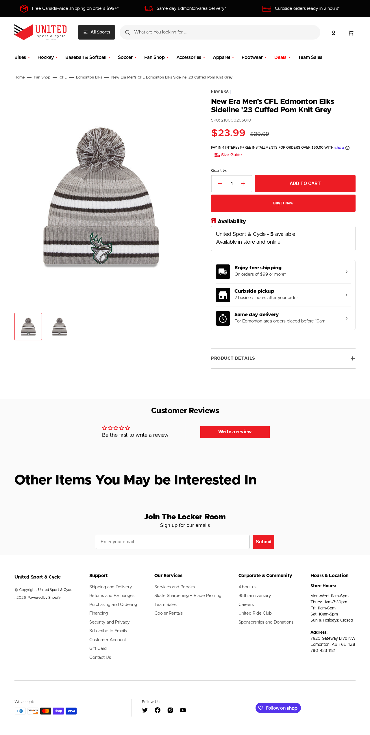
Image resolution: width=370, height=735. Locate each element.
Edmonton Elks (89, 77)
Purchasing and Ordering (113, 604)
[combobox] (220, 32)
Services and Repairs (174, 587)
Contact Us (100, 657)
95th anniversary (254, 596)
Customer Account (107, 640)
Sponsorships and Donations (265, 622)
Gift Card (98, 648)
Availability (232, 221)
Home (19, 77)
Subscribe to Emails (108, 631)
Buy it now (283, 202)
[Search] (127, 32)
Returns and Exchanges (111, 596)
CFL (63, 77)
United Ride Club (255, 613)
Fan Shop (42, 77)
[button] (333, 33)
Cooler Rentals (168, 613)
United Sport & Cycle (55, 590)
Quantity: (219, 171)
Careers (246, 604)
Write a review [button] (235, 432)
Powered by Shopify (44, 598)
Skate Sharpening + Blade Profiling (187, 596)
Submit (263, 541)
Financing (98, 613)
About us (247, 587)
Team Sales (165, 604)
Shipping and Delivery (110, 587)
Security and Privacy (109, 622)
